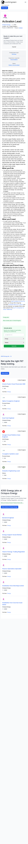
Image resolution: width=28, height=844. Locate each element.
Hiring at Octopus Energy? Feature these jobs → (12, 502)
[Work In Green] (8, 2)
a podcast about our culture (15, 304)
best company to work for (18, 301)
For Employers (5, 5)
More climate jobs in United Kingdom (12, 320)
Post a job (4, 7)
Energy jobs (6, 317)
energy (20, 27)
